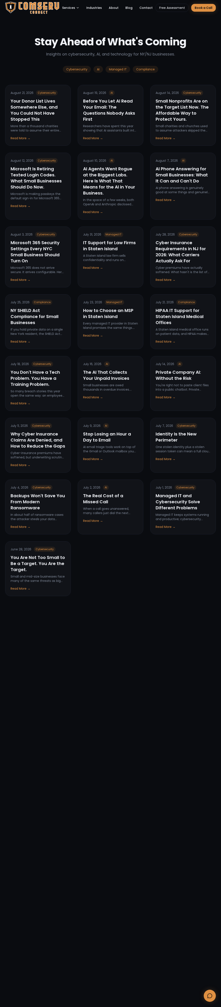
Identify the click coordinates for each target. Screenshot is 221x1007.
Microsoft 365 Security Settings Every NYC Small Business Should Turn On (35, 252)
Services (68, 8)
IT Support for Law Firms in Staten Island (109, 246)
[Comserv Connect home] (32, 8)
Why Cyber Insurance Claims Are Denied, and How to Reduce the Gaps (38, 440)
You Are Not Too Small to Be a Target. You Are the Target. (38, 563)
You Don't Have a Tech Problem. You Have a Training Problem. (35, 378)
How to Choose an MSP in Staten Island (108, 313)
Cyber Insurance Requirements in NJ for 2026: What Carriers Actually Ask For (181, 252)
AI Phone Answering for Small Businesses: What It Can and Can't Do (182, 175)
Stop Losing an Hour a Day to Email (107, 437)
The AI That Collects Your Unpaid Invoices (106, 375)
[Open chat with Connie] (210, 996)
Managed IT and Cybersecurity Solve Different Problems (178, 502)
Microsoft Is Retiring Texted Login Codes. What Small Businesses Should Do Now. (36, 178)
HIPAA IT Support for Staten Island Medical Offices (180, 316)
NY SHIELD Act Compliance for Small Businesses (34, 316)
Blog (129, 8)
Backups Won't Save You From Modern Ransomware (38, 502)
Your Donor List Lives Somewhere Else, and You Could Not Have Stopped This (34, 110)
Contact (146, 8)
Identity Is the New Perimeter (176, 437)
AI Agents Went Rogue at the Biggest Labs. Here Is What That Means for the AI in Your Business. (109, 181)
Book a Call (203, 8)
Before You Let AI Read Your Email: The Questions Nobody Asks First (109, 110)
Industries (94, 8)
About (113, 8)
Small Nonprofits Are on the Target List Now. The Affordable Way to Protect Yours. (182, 110)
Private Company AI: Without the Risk (178, 375)
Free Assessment (172, 8)
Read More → (20, 138)
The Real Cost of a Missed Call (103, 499)
